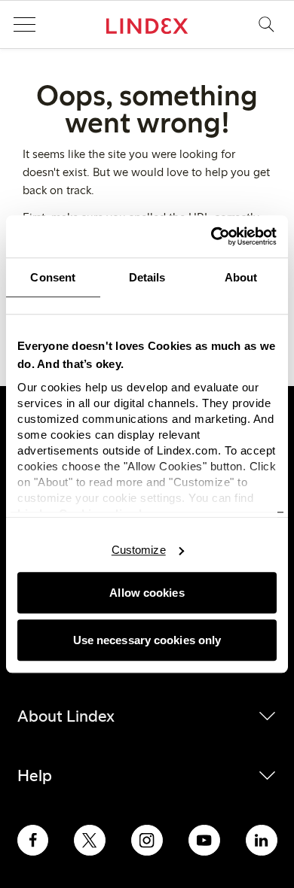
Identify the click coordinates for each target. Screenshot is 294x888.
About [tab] (241, 277)
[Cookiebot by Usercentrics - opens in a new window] (211, 236)
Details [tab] (147, 277)
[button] (24, 25)
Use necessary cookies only (147, 640)
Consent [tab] (52, 277)
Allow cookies (146, 592)
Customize (139, 549)
